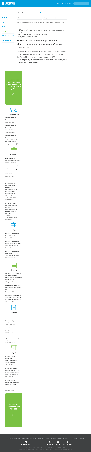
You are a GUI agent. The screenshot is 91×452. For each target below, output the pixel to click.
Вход (57, 3)
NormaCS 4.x (74, 438)
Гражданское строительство (27, 37)
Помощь (81, 438)
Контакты (17, 438)
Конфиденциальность (27, 438)
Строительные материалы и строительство (32, 34)
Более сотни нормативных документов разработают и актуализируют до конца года (13, 297)
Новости (4, 26)
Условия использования (42, 438)
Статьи (4, 31)
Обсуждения (6, 13)
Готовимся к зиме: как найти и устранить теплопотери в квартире (13, 338)
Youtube (58, 444)
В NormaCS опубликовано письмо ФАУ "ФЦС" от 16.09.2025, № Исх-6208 (12, 253)
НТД (3, 22)
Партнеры (53, 438)
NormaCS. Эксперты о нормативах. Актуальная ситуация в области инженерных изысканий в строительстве (12, 384)
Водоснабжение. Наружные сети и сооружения (13, 127)
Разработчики (6, 40)
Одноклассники (67, 444)
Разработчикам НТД (63, 438)
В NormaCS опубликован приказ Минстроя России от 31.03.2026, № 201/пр (13, 243)
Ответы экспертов (8, 35)
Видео (13, 353)
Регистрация (66, 3)
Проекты (4, 17)
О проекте (10, 438)
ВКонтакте (50, 444)
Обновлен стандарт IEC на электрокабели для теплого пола (13, 287)
